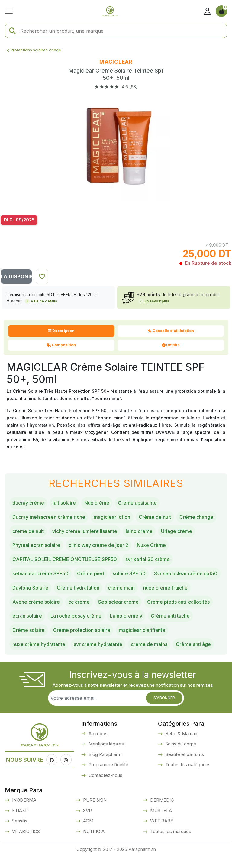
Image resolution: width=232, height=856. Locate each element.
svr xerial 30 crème (147, 559)
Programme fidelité (107, 764)
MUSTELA (160, 810)
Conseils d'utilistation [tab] (173, 330)
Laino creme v (126, 616)
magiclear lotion (112, 517)
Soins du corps (180, 744)
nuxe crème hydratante (38, 644)
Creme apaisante (137, 503)
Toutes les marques (170, 831)
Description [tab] (63, 330)
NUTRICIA (93, 831)
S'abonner (164, 697)
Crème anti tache (170, 616)
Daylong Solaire (30, 588)
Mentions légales (105, 744)
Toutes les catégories (187, 764)
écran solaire (27, 616)
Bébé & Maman (180, 733)
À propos (97, 733)
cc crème (79, 602)
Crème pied (90, 573)
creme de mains (149, 644)
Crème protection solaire (81, 630)
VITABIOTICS (25, 831)
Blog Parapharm (104, 754)
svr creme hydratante (98, 644)
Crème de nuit (155, 517)
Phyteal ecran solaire (36, 545)
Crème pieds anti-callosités (178, 602)
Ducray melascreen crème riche (48, 517)
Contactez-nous (104, 775)
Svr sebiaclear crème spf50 (186, 573)
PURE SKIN (94, 800)
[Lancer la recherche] (12, 31)
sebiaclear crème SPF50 (40, 573)
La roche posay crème (76, 616)
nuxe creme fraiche (165, 588)
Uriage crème (176, 531)
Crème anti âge (193, 644)
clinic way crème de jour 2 (98, 545)
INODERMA (23, 800)
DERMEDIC (161, 800)
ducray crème (28, 503)
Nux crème (96, 503)
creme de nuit (28, 531)
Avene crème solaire (36, 602)
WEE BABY (161, 821)
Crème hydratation (78, 588)
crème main (121, 588)
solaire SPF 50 (129, 573)
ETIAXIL (20, 810)
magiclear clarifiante (142, 630)
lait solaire (64, 503)
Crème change (196, 517)
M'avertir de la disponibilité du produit (16, 276)
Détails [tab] (172, 345)
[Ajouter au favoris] (42, 276)
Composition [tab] (64, 345)
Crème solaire (28, 630)
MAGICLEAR (115, 62)
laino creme (139, 531)
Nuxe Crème (151, 545)
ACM (87, 821)
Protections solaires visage (36, 49)
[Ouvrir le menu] (10, 11)
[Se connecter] (207, 11)
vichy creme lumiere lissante (84, 531)
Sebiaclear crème (118, 602)
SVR (87, 810)
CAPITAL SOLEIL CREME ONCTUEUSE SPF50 (64, 559)
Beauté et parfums (184, 754)
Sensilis (19, 821)
